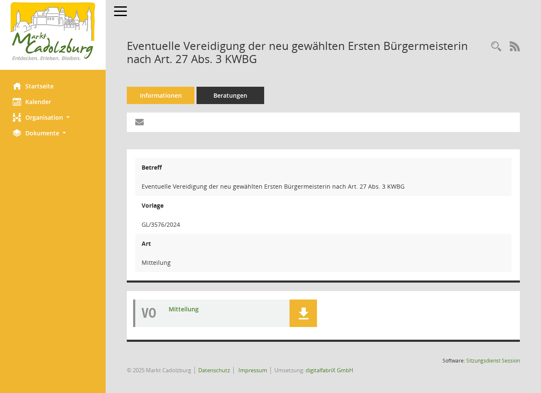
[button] (53, 117)
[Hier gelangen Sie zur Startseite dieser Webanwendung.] (53, 31)
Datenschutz (214, 370)
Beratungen (230, 95)
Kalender (38, 102)
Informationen (161, 95)
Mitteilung (184, 309)
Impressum (252, 370)
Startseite (39, 86)
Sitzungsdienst (493, 360)
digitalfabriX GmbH (329, 370)
